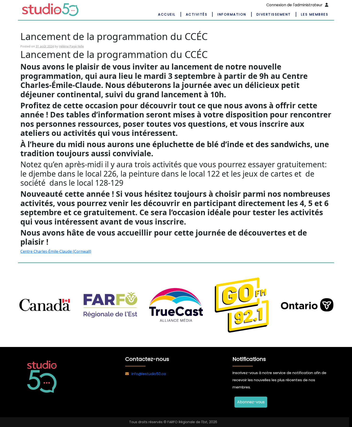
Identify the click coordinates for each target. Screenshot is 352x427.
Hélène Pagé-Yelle (71, 46)
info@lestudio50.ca (148, 373)
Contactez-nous (147, 359)
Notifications (249, 359)
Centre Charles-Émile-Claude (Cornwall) (55, 251)
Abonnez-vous (251, 402)
